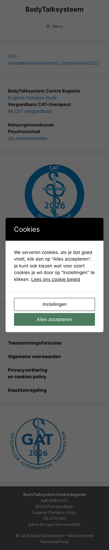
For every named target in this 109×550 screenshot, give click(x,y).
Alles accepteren (54, 319)
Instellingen (55, 304)
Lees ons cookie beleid (55, 279)
